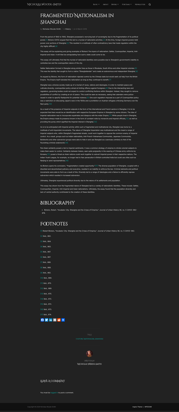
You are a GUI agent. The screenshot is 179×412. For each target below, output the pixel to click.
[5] (136, 68)
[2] (104, 40)
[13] (95, 122)
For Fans (126, 4)
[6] (136, 71)
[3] (68, 43)
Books (114, 4)
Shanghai (99, 339)
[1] (47, 40)
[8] (107, 88)
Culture (79, 339)
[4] (56, 46)
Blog (95, 4)
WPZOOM (148, 407)
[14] (66, 143)
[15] (48, 154)
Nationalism (89, 339)
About (105, 4)
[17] (96, 166)
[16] (66, 161)
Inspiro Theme (137, 407)
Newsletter (140, 4)
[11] (110, 115)
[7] (110, 80)
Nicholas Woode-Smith (44, 4)
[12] (127, 119)
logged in (54, 393)
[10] (50, 104)
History (68, 29)
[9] (88, 98)
